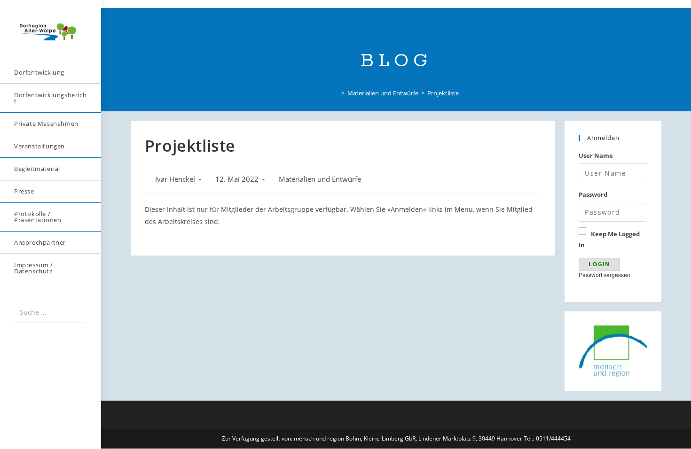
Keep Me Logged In (609, 239)
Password (593, 194)
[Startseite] (336, 93)
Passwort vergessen (604, 275)
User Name (596, 155)
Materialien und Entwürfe (320, 179)
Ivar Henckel (175, 179)
